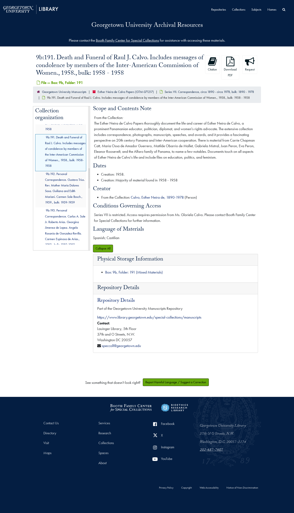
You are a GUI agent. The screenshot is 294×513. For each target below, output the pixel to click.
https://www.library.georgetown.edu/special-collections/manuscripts (149, 317)
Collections (238, 9)
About (102, 463)
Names (271, 9)
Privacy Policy (166, 487)
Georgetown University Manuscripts (64, 92)
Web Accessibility (209, 487)
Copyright (186, 487)
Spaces (103, 453)
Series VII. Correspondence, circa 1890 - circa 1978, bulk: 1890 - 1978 (209, 92)
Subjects (256, 9)
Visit (46, 443)
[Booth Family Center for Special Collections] (130, 407)
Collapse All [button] (103, 248)
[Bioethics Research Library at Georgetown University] (174, 407)
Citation (212, 69)
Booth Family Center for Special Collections (127, 40)
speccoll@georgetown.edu (121, 345)
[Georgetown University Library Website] (30, 8)
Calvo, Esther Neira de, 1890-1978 (157, 197)
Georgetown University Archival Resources (147, 25)
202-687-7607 (211, 450)
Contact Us (51, 423)
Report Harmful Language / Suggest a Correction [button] (175, 382)
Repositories (218, 9)
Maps (47, 453)
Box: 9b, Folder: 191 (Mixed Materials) (134, 272)
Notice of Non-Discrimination (242, 487)
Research (104, 433)
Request (250, 69)
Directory (49, 433)
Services (104, 423)
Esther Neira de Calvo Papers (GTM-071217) (126, 92)
